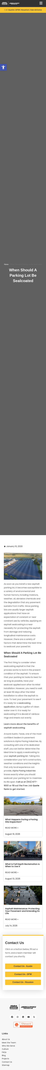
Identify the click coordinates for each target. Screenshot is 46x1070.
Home (6, 264)
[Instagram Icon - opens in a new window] (17, 1016)
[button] (3, 67)
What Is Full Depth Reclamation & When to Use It (22, 865)
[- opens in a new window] (23, 1025)
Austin (11, 10)
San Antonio (36, 10)
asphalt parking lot (18, 756)
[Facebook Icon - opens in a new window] (12, 1016)
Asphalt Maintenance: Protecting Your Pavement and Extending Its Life (22, 911)
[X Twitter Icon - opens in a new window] (34, 1016)
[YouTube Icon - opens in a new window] (28, 1016)
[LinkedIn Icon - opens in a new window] (23, 1016)
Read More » (11, 828)
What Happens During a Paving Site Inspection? (21, 820)
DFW (18, 10)
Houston (25, 10)
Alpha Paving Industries (24, 770)
